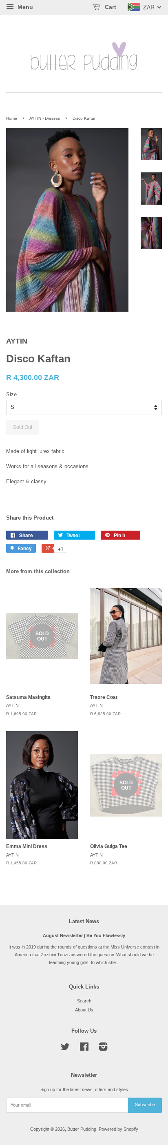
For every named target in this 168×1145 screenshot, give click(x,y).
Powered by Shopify (118, 1129)
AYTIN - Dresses (44, 118)
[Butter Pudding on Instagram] (103, 1048)
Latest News (84, 921)
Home (11, 118)
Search (84, 1000)
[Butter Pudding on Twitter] (65, 1048)
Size (11, 394)
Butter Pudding (81, 1129)
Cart (109, 7)
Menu (24, 7)
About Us (84, 1009)
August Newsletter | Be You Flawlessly (84, 935)
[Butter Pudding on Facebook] (84, 1048)
